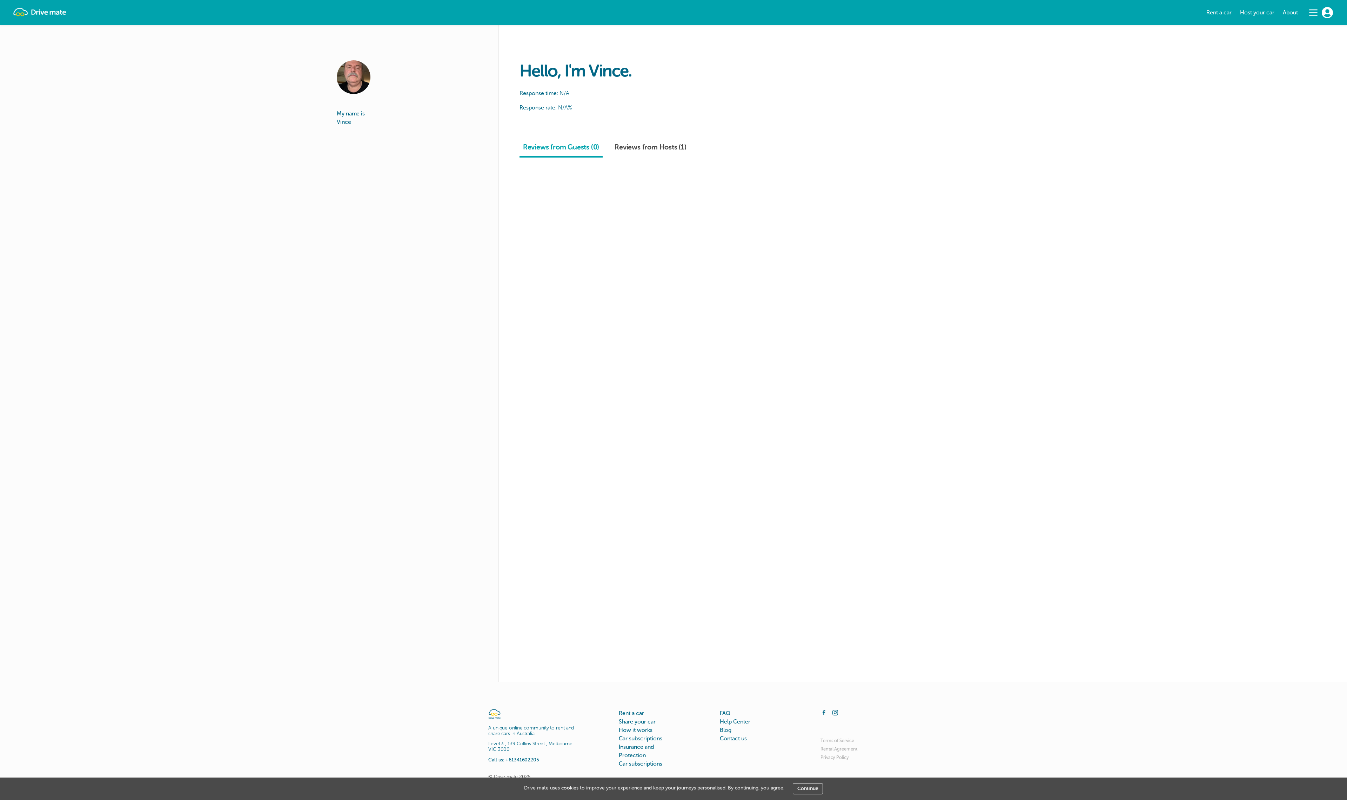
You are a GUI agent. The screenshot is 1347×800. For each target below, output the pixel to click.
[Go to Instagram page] (835, 712)
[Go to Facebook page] (823, 712)
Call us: (513, 760)
